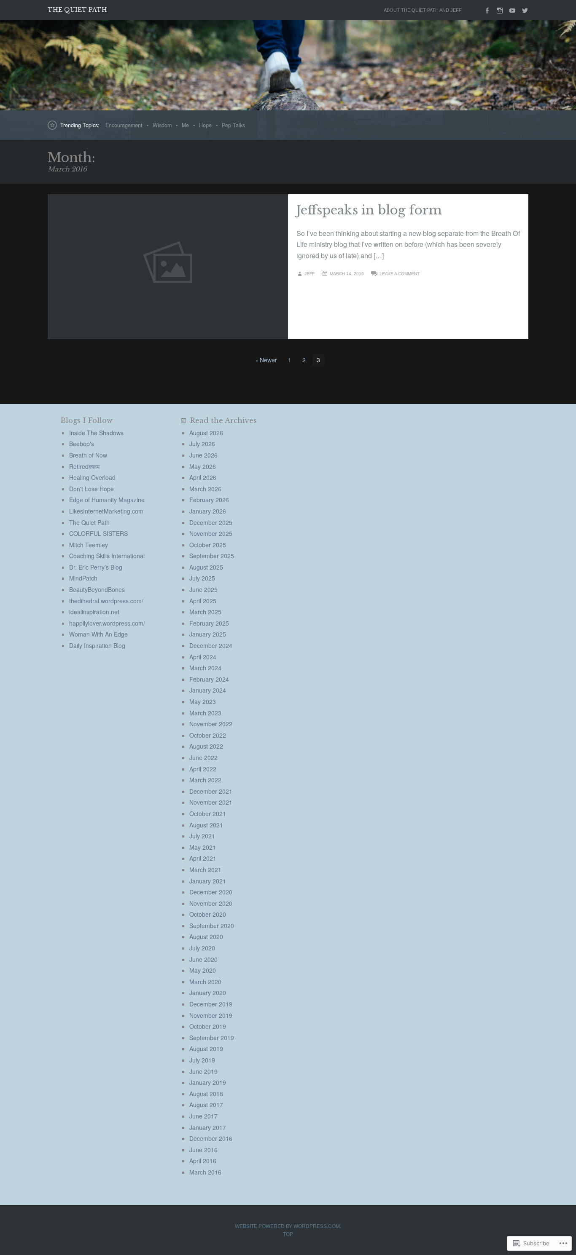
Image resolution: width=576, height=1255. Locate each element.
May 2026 (202, 466)
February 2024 (209, 679)
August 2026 (206, 432)
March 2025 (205, 611)
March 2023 (205, 713)
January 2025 (207, 634)
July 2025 (202, 578)
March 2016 (205, 1172)
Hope (205, 125)
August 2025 (206, 567)
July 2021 (202, 836)
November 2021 (210, 802)
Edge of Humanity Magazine (107, 499)
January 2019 (207, 1082)
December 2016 (210, 1138)
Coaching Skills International (107, 555)
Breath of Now (88, 455)
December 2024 (210, 645)
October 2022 (207, 735)
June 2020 (203, 959)
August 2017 (206, 1104)
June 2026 (203, 455)
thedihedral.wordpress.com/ (106, 601)
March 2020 (205, 981)
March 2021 (205, 869)
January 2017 (207, 1127)
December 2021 (210, 791)
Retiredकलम (84, 466)
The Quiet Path (77, 9)
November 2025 (210, 533)
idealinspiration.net (94, 611)
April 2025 (202, 601)
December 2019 (210, 1004)
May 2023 (202, 701)
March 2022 (205, 780)
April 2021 (202, 858)
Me (185, 125)
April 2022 (202, 769)
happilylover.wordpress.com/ (107, 623)
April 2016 (202, 1160)
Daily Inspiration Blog (97, 645)
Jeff (309, 273)
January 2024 (207, 690)
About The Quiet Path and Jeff (423, 10)
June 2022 (203, 757)
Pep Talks (233, 125)
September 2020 (211, 925)
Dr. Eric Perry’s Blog (95, 567)
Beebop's (81, 443)
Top (288, 1233)
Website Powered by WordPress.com (287, 1225)
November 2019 (210, 1015)
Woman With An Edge (98, 634)
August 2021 (206, 825)
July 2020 (202, 948)
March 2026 (205, 488)
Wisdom (162, 125)
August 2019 (206, 1048)
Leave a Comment (400, 273)
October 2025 (207, 545)
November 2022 (210, 724)
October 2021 (207, 813)
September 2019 (211, 1037)
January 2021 (207, 881)
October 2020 (207, 914)
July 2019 (202, 1060)
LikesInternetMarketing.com (106, 511)
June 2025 (203, 589)
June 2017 (203, 1116)
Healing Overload (92, 477)
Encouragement (124, 125)
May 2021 (202, 847)
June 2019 (203, 1071)
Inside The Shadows (96, 432)
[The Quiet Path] (288, 65)
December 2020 (210, 892)
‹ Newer (266, 360)
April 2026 (202, 477)
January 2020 (207, 992)
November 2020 (210, 903)
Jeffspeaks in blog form (369, 210)
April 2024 (202, 657)
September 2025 (211, 555)
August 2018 (206, 1093)
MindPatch (83, 578)
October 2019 (207, 1026)
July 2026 (202, 443)
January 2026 (207, 511)
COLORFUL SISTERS (98, 533)
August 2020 (206, 936)
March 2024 (205, 668)
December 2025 (210, 522)
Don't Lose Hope (91, 488)
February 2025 (209, 623)
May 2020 (202, 970)
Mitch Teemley (88, 545)
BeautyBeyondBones (97, 589)
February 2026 (209, 499)
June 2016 (203, 1149)
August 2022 (206, 746)
